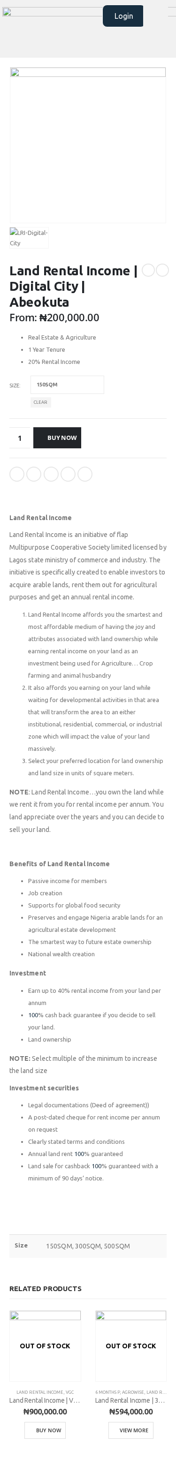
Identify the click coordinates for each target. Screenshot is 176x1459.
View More (134, 1430)
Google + (68, 474)
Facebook (16, 474)
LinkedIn (51, 474)
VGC (70, 1392)
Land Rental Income (39, 1392)
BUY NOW (62, 437)
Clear (40, 402)
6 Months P (107, 1392)
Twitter (33, 474)
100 (33, 1015)
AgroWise (133, 1392)
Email (84, 474)
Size (14, 385)
